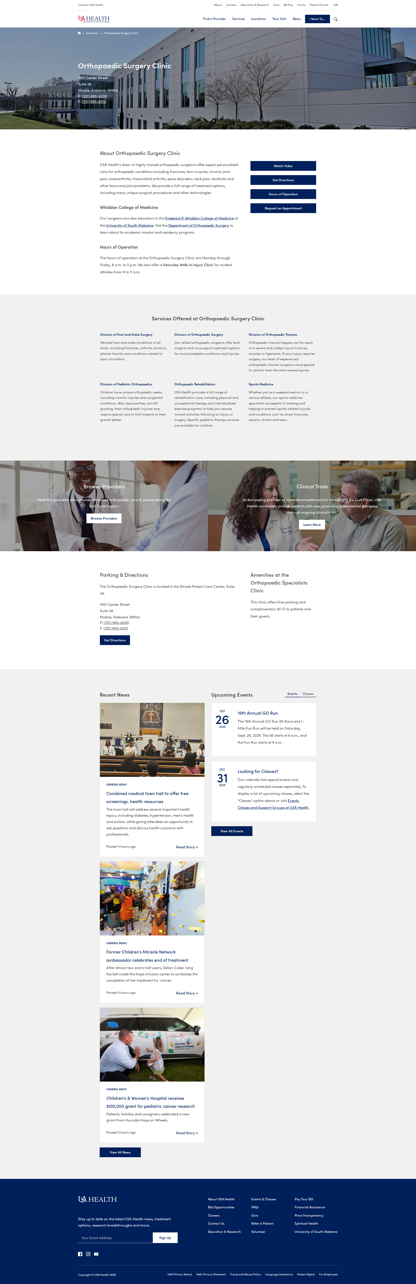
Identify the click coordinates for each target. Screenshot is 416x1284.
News (297, 18)
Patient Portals (319, 5)
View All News (120, 1152)
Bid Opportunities (221, 1207)
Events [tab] (292, 693)
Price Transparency (309, 1215)
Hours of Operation (283, 194)
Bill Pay (288, 5)
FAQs (255, 1207)
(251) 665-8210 (94, 101)
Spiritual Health (306, 1223)
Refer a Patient (262, 1223)
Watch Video (283, 165)
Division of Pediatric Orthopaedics (126, 384)
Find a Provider (214, 18)
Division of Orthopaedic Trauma (273, 334)
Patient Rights (306, 1274)
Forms (301, 5)
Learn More (312, 524)
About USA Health (221, 1199)
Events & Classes (263, 1199)
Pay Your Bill (304, 1199)
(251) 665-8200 (94, 96)
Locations (92, 33)
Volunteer (258, 1231)
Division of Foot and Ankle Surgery (126, 334)
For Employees (328, 1274)
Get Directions (283, 180)
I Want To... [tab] (317, 18)
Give (276, 5)
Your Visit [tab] (279, 18)
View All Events (232, 831)
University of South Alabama (129, 225)
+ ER (335, 5)
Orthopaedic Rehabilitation (194, 384)
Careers (231, 5)
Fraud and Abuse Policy (245, 1274)
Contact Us (216, 1223)
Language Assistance (279, 1274)
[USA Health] (97, 1201)
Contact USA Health (90, 5)
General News (116, 784)
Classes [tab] (308, 693)
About (218, 5)
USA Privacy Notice (179, 1274)
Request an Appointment (283, 208)
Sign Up (165, 1237)
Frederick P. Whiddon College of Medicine (199, 218)
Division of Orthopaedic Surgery (198, 334)
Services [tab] (238, 18)
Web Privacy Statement (211, 1274)
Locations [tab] (258, 18)
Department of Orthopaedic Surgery (198, 225)
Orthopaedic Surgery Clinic (121, 33)
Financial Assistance (310, 1207)
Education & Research (255, 5)
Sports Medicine (261, 384)
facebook (80, 1254)
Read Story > (187, 846)
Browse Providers (104, 518)
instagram (88, 1254)
